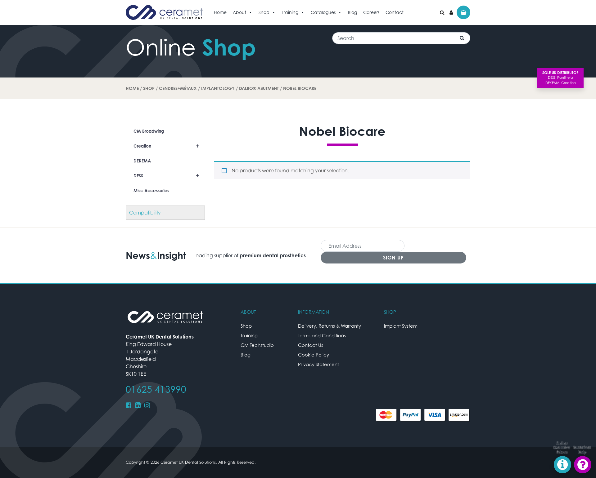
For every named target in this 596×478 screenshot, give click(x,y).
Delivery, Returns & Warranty (329, 326)
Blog (352, 12)
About (239, 12)
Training (290, 12)
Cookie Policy (313, 354)
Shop (264, 12)
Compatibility (145, 213)
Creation (166, 146)
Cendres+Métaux (178, 88)
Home (220, 12)
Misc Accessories (151, 190)
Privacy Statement (318, 364)
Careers (371, 12)
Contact (395, 12)
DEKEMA (142, 160)
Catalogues (323, 12)
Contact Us (310, 345)
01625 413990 (156, 389)
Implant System (401, 326)
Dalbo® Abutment (259, 88)
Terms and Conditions (322, 335)
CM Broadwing (148, 131)
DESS (166, 175)
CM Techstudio (257, 345)
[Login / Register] (451, 12)
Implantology (218, 88)
